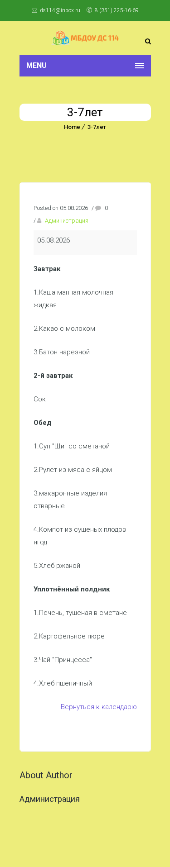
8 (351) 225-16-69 (117, 10)
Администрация (66, 220)
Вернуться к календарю (99, 707)
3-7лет (96, 127)
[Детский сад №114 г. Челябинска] (85, 38)
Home (72, 127)
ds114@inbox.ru (60, 10)
